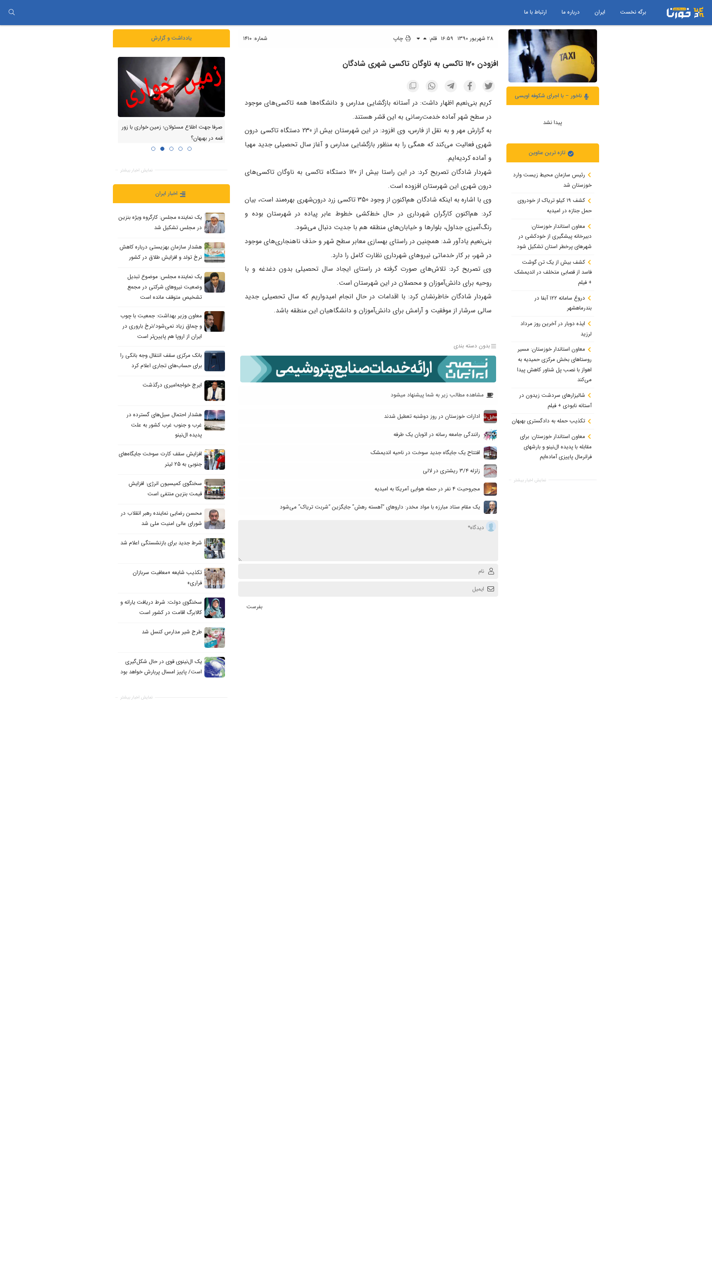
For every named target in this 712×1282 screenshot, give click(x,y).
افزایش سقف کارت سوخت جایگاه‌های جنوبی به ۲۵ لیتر (160, 459)
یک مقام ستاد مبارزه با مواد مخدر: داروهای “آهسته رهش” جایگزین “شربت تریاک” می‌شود (380, 507)
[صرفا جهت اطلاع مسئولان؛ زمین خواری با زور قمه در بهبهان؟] (171, 86)
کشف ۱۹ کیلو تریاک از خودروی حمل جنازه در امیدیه (555, 205)
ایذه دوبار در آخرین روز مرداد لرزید (556, 328)
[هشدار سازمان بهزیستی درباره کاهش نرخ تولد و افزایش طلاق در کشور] (214, 252)
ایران (600, 12)
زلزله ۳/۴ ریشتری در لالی (451, 470)
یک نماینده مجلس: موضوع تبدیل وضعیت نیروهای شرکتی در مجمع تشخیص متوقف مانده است (164, 286)
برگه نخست (633, 12)
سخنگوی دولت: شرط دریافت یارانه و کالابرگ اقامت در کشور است (161, 607)
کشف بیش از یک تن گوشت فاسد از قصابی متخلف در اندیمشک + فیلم (553, 272)
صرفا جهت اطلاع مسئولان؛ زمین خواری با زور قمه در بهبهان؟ (172, 133)
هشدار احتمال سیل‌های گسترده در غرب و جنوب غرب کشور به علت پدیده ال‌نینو (164, 424)
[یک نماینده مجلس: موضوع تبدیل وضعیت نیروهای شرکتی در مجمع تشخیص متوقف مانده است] (214, 282)
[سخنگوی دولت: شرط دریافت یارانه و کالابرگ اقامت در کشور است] (214, 607)
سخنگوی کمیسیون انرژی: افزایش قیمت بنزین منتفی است (165, 488)
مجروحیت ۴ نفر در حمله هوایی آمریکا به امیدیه (427, 489)
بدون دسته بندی (472, 346)
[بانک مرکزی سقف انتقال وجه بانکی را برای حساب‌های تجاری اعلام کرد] (214, 360)
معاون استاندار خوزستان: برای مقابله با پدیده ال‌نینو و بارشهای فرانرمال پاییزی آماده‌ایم (556, 446)
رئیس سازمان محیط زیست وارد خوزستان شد (552, 180)
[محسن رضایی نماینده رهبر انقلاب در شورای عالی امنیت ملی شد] (214, 518)
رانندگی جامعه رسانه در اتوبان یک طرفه (436, 434)
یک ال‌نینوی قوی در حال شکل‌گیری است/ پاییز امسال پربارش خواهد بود (161, 666)
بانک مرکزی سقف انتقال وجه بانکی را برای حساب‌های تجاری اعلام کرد (161, 360)
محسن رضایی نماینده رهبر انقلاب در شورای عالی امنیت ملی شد (161, 518)
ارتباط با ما (535, 12)
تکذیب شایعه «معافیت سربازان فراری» (167, 577)
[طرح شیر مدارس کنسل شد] (214, 637)
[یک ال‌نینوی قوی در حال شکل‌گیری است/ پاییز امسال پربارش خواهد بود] (214, 666)
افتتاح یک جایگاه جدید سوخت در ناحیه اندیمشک (425, 452)
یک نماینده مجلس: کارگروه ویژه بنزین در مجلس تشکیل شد (160, 222)
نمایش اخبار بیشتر (530, 479)
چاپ (399, 38)
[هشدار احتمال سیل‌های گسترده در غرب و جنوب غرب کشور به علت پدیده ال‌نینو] (214, 420)
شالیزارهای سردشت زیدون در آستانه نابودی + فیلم (555, 400)
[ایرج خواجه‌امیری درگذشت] (214, 390)
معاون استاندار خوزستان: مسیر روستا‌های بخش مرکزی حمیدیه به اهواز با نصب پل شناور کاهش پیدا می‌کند (554, 364)
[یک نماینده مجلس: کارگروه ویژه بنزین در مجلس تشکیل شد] (214, 223)
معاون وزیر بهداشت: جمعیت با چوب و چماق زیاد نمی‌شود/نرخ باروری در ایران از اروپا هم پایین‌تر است (161, 326)
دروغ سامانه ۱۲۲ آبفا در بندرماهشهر (563, 302)
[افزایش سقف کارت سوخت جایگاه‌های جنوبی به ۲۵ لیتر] (214, 459)
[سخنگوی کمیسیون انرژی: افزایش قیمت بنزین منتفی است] (214, 488)
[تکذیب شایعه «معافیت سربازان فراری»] (214, 577)
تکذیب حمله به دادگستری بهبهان (549, 421)
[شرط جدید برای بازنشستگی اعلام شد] (214, 548)
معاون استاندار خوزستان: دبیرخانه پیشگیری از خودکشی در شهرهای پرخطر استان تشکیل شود (554, 236)
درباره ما (571, 12)
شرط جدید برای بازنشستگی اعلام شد (161, 543)
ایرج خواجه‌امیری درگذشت (172, 385)
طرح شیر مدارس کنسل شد (172, 632)
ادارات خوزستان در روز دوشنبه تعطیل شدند (432, 416)
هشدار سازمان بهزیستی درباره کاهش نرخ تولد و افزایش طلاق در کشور (160, 252)
